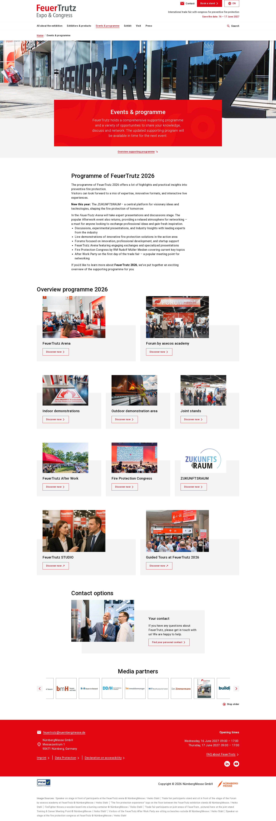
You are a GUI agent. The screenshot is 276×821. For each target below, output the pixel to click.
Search (233, 26)
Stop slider (231, 704)
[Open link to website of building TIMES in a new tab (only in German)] (172, 689)
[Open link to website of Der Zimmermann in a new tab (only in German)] (126, 689)
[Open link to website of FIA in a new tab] (195, 689)
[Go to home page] (60, 11)
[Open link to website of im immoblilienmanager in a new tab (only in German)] (80, 689)
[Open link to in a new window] (218, 689)
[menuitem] (52, 26)
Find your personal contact (167, 642)
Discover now (54, 351)
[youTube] (236, 764)
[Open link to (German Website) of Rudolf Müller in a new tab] (149, 689)
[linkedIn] (227, 764)
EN (232, 3)
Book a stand (207, 3)
